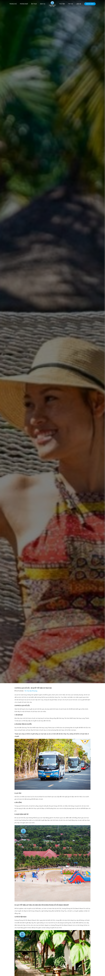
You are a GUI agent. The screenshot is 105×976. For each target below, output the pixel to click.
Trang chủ (13, 4)
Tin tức (70, 4)
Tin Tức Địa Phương (31, 691)
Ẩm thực (34, 4)
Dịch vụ (42, 4)
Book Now (90, 4)
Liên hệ (78, 4)
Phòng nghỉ (24, 4)
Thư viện (62, 4)
